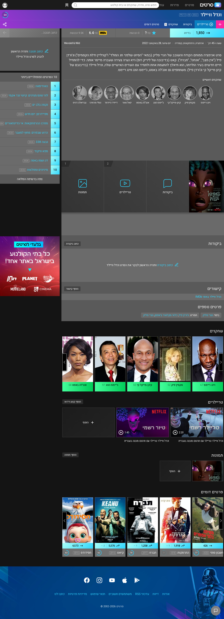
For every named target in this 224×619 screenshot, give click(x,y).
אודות (166, 594)
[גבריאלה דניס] (80, 87)
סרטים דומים (151, 24)
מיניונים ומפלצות (37, 170)
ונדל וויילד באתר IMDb (208, 297)
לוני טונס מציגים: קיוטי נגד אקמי (28, 95)
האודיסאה (41, 86)
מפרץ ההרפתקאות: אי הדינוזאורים (26, 123)
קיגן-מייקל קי (144, 385)
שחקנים (171, 24)
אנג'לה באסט (79, 385)
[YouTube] (112, 580)
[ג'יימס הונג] (158, 87)
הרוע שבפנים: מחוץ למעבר (31, 132)
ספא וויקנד (41, 151)
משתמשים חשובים (120, 594)
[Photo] (207, 471)
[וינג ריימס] (206, 87)
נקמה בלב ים (40, 105)
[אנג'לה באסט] (142, 87)
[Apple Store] (125, 580)
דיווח (156, 594)
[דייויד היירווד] (111, 87)
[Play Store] (137, 580)
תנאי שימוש (97, 594)
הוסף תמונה (70, 455)
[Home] (210, 5)
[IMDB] (102, 33)
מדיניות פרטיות (77, 594)
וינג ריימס (209, 385)
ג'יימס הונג (112, 385)
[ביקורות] (167, 163)
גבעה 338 (42, 142)
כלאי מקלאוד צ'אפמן (166, 315)
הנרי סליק (148, 315)
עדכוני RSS (142, 594)
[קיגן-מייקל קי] (174, 87)
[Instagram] (99, 580)
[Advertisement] (142, 134)
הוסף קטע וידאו (72, 402)
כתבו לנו (59, 594)
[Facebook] (87, 580)
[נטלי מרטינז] (95, 87)
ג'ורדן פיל (184, 315)
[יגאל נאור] (127, 87)
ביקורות (187, 24)
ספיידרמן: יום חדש (36, 114)
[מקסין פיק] (190, 87)
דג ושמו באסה (39, 160)
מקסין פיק (177, 385)
